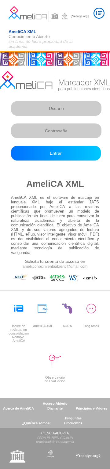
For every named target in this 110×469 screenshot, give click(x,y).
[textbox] (56, 108)
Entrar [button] (56, 153)
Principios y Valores (91, 408)
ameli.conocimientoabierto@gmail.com (55, 266)
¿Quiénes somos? (37, 423)
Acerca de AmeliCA (18, 408)
